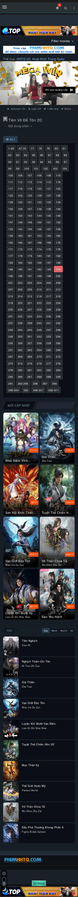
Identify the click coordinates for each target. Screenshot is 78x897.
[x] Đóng (39, 883)
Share (67, 108)
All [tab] (72, 630)
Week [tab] (54, 630)
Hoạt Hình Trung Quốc (48, 59)
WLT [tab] (12, 139)
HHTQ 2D (23, 59)
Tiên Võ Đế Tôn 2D (25, 120)
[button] (59, 90)
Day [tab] (46, 630)
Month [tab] (64, 630)
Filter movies (61, 41)
